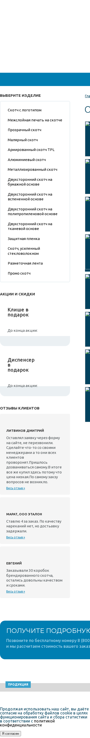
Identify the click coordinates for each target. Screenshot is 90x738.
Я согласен (10, 733)
